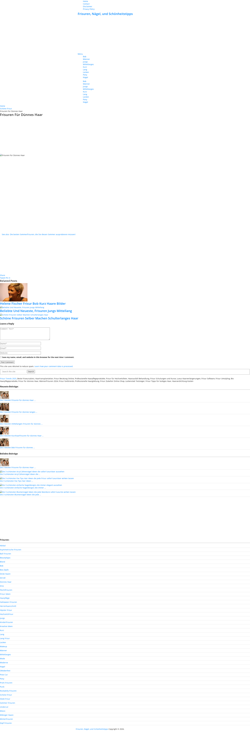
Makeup (3, 646)
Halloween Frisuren (8, 602)
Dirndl (2, 578)
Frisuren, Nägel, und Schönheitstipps (105, 14)
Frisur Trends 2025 (8, 378)
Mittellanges (88, 64)
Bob (84, 56)
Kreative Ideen (6, 626)
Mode (2, 658)
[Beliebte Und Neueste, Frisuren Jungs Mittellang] (125, 307)
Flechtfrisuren (6, 590)
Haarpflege (5, 598)
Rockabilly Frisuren (8, 691)
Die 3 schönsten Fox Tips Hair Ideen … (16, 481)
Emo (2, 586)
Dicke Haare (5, 574)
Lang (85, 69)
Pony (85, 75)
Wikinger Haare (6, 715)
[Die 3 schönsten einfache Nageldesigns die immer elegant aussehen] (31, 485)
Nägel (85, 77)
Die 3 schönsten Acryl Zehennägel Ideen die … (20, 474)
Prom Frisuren (6, 682)
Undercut (4, 707)
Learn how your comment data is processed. (54, 366)
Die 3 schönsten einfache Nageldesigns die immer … (23, 487)
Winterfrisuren (6, 719)
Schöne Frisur (6, 695)
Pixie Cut (4, 674)
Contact (86, 4)
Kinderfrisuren (6, 622)
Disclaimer (87, 6)
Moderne (4, 662)
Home (85, 1)
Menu (80, 54)
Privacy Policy (89, 9)
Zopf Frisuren (6, 723)
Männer (86, 59)
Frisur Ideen (5, 594)
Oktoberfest (5, 670)
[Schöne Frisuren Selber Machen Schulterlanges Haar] (125, 314)
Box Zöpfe (4, 570)
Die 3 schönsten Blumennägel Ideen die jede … (20, 494)
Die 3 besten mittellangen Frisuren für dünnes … (21, 424)
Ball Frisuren (5, 553)
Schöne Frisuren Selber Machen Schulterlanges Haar (39, 318)
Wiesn (2, 711)
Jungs (85, 61)
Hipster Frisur (6, 610)
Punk (2, 687)
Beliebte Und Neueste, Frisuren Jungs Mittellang (36, 311)
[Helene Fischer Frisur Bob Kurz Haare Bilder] (125, 292)
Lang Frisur (5, 638)
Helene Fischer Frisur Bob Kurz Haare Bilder (33, 303)
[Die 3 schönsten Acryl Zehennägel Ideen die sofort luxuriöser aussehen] (32, 471)
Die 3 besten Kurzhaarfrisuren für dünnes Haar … (21, 435)
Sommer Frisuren (7, 703)
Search (31, 371)
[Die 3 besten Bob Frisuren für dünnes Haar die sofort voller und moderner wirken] (4, 442)
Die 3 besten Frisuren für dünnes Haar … (18, 400)
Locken (86, 72)
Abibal (3, 545)
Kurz (85, 67)
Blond (2, 561)
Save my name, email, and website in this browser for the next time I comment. (38, 357)
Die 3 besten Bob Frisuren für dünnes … (17, 447)
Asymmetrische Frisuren (10, 549)
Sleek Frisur (5, 699)
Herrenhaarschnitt (8, 606)
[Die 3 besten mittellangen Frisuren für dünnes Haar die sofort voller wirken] (4, 418)
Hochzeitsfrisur (6, 614)
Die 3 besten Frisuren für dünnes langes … (18, 412)
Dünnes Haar (5, 582)
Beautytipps (5, 557)
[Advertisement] (125, 34)
